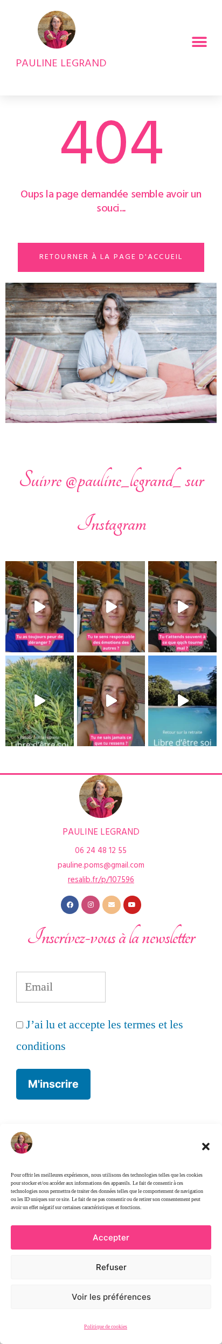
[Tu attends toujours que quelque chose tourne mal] (182, 606)
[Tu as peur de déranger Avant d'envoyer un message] (39, 606)
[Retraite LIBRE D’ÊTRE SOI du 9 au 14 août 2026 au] (39, 701)
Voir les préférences (111, 1297)
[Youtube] (132, 905)
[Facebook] (70, 905)
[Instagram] (90, 905)
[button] (205, 1146)
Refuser (111, 1267)
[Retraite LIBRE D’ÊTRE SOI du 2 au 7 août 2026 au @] (182, 701)
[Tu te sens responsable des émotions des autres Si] (111, 606)
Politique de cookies (105, 1326)
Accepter (111, 1237)
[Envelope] (111, 905)
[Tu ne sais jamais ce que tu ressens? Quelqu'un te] (111, 701)
